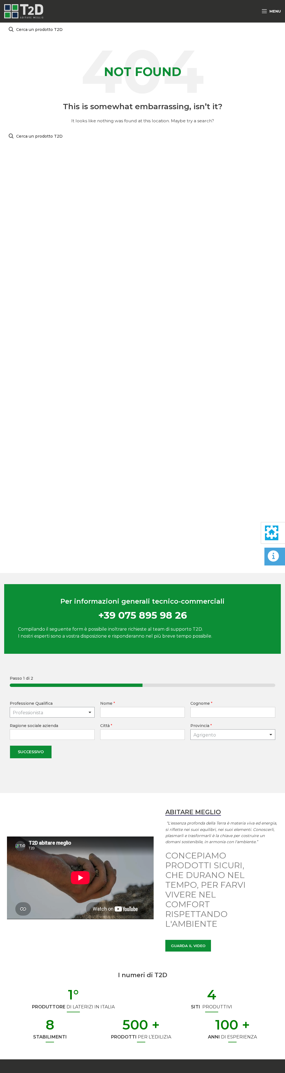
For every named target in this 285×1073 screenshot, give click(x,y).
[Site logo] (23, 10)
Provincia (201, 725)
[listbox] (52, 712)
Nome (107, 703)
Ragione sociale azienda (34, 725)
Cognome (201, 703)
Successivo (31, 751)
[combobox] (232, 734)
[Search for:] (142, 29)
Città (106, 725)
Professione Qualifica (31, 703)
